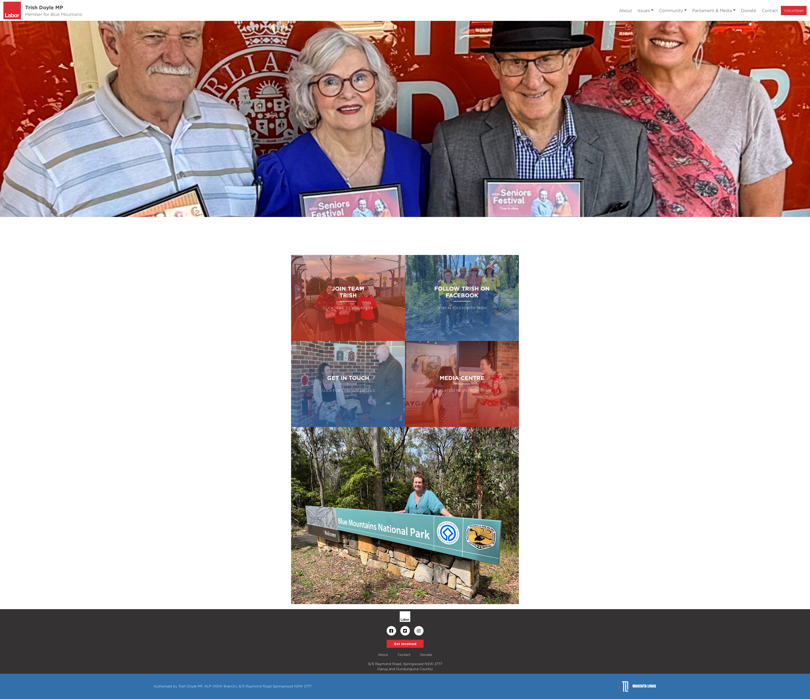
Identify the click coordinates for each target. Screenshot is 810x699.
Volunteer (794, 10)
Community (671, 10)
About (625, 10)
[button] (61, 119)
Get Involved (405, 644)
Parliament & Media (712, 10)
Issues (643, 10)
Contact (770, 10)
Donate (748, 10)
